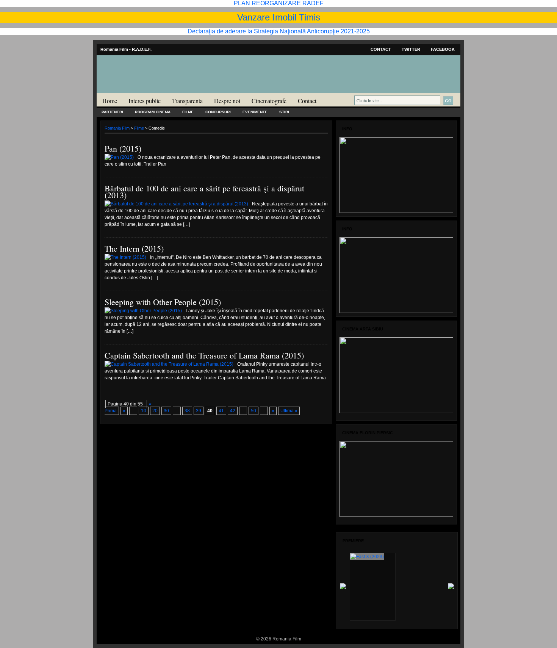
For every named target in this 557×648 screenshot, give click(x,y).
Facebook (443, 49)
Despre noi (227, 101)
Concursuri (218, 112)
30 (166, 410)
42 (232, 410)
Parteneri (112, 112)
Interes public (144, 101)
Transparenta (187, 101)
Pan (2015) (123, 148)
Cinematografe (269, 101)
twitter (411, 49)
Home (109, 101)
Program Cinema (153, 112)
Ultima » (288, 410)
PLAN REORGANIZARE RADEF (279, 3)
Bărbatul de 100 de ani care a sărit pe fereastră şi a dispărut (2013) (204, 191)
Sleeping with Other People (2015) (163, 301)
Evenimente (255, 112)
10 (143, 410)
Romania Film (155, 89)
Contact (381, 49)
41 (221, 410)
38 (187, 410)
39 (198, 410)
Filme (188, 112)
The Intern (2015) (134, 248)
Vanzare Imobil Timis (278, 17)
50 (253, 410)
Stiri (284, 112)
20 (155, 410)
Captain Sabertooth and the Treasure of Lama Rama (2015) (204, 355)
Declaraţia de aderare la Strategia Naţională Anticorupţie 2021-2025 (279, 31)
